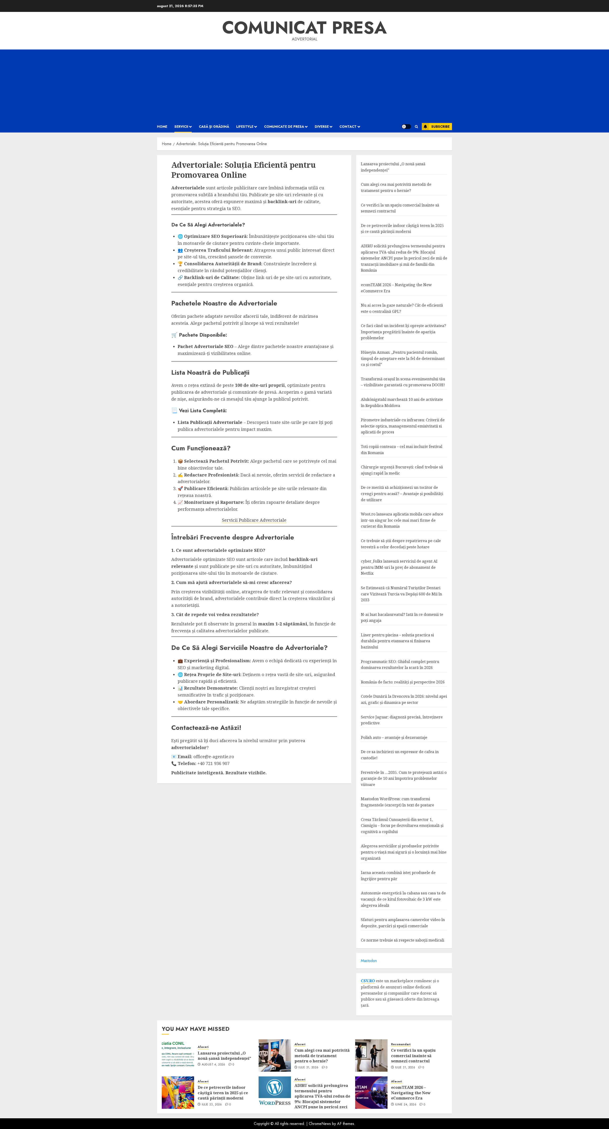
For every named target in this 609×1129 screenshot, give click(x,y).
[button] (416, 126)
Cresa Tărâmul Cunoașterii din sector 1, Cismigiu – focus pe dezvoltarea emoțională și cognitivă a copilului (402, 825)
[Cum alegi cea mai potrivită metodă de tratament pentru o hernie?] (275, 1055)
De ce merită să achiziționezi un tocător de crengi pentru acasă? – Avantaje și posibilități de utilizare (402, 493)
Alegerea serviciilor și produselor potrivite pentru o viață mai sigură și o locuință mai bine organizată (404, 852)
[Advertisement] (304, 85)
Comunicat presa (304, 27)
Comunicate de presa (284, 126)
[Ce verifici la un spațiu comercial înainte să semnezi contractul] (371, 1055)
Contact (348, 126)
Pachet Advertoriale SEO (205, 346)
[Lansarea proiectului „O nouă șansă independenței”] (178, 1055)
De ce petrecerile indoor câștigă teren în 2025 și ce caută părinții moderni (402, 228)
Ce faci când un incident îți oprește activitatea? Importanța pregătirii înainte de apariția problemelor (403, 331)
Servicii (181, 126)
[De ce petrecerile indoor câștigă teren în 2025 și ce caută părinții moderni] (178, 1092)
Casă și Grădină (214, 126)
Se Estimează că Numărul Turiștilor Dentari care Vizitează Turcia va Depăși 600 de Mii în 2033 (401, 594)
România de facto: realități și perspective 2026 (403, 682)
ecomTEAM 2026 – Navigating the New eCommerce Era (411, 1093)
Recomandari (400, 1044)
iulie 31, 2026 (308, 1068)
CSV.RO (368, 980)
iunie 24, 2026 (405, 1105)
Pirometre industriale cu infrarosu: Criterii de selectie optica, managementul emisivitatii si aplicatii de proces (403, 426)
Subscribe (440, 126)
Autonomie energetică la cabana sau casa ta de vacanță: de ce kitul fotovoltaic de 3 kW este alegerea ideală (403, 899)
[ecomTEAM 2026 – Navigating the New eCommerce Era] (371, 1092)
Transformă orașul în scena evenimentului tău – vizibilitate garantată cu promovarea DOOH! (403, 382)
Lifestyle (244, 126)
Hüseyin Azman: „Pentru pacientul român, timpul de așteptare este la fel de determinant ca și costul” (403, 358)
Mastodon (369, 960)
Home (162, 126)
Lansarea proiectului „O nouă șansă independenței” (224, 1055)
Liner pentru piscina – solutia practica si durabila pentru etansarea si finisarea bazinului (397, 641)
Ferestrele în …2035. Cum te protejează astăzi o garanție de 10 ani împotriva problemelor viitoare (404, 778)
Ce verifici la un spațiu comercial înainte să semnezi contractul (413, 1056)
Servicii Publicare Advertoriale (254, 520)
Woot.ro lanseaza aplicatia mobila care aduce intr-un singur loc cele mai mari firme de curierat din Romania (402, 520)
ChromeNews (320, 1123)
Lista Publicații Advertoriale (210, 422)
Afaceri (203, 1047)
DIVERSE (322, 126)
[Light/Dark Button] (406, 126)
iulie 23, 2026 (212, 1105)
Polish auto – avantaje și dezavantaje (394, 737)
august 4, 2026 (213, 1065)
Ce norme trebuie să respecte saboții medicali (402, 940)
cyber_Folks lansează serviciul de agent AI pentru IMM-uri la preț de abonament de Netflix (399, 567)
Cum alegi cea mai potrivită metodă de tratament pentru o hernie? (322, 1056)
